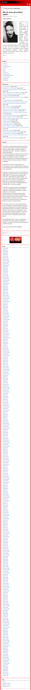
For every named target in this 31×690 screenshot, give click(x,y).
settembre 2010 (6, 536)
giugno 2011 (5, 523)
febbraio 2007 (6, 601)
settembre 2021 (6, 337)
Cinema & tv (5, 72)
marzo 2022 (5, 328)
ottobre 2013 (5, 480)
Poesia (4, 71)
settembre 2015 (6, 446)
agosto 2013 (5, 483)
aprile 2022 (5, 327)
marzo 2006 (5, 618)
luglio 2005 (5, 630)
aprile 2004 (5, 652)
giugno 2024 (5, 287)
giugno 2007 (5, 595)
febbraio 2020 (6, 366)
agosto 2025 (5, 266)
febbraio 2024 (6, 293)
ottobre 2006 (5, 607)
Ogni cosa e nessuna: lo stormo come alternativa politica (15, 134)
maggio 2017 (5, 416)
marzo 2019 (5, 382)
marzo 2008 (5, 581)
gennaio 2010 (5, 548)
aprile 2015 (5, 453)
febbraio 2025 (6, 275)
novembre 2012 (6, 497)
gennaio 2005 (5, 639)
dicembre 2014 (6, 459)
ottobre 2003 (5, 661)
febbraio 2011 (5, 529)
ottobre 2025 (5, 263)
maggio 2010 (5, 542)
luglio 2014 (5, 467)
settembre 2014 (6, 464)
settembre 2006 (6, 609)
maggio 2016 (5, 434)
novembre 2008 (6, 569)
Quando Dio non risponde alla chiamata (11, 137)
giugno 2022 (5, 324)
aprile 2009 (5, 562)
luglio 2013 (5, 485)
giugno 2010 (5, 541)
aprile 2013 (5, 489)
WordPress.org (6, 686)
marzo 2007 (5, 599)
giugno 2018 (5, 396)
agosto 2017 (5, 411)
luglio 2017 (5, 413)
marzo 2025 (5, 274)
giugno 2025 (5, 269)
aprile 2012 (5, 508)
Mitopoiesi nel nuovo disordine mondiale (11, 131)
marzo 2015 (5, 455)
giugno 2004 (5, 649)
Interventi (15, 16)
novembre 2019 (6, 370)
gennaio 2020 (5, 367)
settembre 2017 (6, 410)
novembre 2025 (6, 262)
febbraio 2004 (6, 655)
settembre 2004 (6, 645)
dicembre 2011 (6, 514)
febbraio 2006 (6, 619)
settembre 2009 (6, 554)
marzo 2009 (5, 563)
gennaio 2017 (5, 422)
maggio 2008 (5, 578)
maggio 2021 (5, 343)
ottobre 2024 (5, 281)
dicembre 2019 (6, 369)
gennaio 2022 (5, 331)
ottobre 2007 (5, 589)
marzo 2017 (5, 419)
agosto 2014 (5, 465)
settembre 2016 (6, 428)
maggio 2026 (5, 253)
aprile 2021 (5, 345)
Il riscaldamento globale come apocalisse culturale (13, 97)
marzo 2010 (5, 545)
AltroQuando (5, 80)
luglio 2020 (5, 358)
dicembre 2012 (6, 495)
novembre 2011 (6, 515)
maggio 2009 (5, 560)
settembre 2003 (6, 663)
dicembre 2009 (6, 550)
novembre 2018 (6, 388)
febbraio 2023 (6, 312)
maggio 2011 (5, 524)
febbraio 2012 (6, 511)
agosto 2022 (5, 321)
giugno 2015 (5, 450)
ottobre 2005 (5, 625)
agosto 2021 (5, 339)
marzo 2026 (5, 256)
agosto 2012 (5, 501)
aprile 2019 (5, 381)
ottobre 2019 (5, 372)
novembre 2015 (6, 443)
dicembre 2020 (6, 351)
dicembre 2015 (6, 441)
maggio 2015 (5, 452)
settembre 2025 (6, 265)
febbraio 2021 (6, 348)
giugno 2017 (5, 414)
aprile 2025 (5, 272)
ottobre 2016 (5, 426)
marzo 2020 (5, 364)
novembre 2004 (6, 642)
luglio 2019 (5, 376)
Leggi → (5, 55)
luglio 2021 (5, 340)
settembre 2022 (6, 319)
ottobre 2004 (5, 643)
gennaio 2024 (5, 295)
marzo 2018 (5, 400)
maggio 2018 (5, 397)
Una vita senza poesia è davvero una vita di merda (13, 89)
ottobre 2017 (5, 408)
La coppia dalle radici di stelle (9, 100)
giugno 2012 (5, 504)
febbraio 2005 (6, 637)
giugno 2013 (5, 486)
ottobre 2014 (5, 462)
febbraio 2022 (6, 330)
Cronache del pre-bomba (8, 75)
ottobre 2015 (5, 444)
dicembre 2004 (6, 640)
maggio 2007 (5, 596)
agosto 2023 (5, 302)
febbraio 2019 (6, 384)
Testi (4, 69)
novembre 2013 (6, 479)
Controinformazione (7, 66)
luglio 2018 (5, 394)
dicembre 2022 (6, 315)
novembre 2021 (6, 334)
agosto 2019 (5, 375)
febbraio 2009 (6, 565)
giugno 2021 (5, 342)
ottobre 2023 (5, 299)
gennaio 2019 (5, 385)
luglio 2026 (5, 250)
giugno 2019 (5, 378)
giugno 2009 (5, 559)
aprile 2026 (5, 254)
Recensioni (5, 65)
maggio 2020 (5, 361)
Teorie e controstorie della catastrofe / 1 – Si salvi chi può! (15, 127)
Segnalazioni (5, 78)
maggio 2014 (5, 470)
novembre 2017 (6, 406)
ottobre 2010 (5, 535)
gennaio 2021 (5, 349)
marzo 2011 (5, 527)
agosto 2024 (5, 284)
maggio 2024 (5, 289)
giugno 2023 (5, 305)
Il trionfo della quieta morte (8, 124)
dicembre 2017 (6, 405)
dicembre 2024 (6, 278)
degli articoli (6, 683)
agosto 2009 (5, 556)
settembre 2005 (6, 627)
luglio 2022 (5, 322)
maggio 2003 (5, 669)
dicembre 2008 (6, 568)
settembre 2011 (6, 518)
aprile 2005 (5, 634)
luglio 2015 (5, 449)
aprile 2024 (5, 290)
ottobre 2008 (5, 571)
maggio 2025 (5, 271)
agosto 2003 (5, 664)
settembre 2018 (6, 391)
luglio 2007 (5, 593)
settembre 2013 (6, 482)
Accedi (4, 681)
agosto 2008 (5, 574)
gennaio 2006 (5, 621)
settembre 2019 (6, 373)
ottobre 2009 (5, 553)
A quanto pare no (6, 86)
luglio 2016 (5, 431)
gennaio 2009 (5, 566)
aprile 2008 (5, 580)
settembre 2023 (6, 301)
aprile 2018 (5, 399)
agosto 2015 (5, 447)
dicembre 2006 (6, 604)
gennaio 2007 (5, 602)
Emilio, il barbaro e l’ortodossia (9, 125)
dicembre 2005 (6, 622)
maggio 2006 (5, 615)
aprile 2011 (5, 526)
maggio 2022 (5, 325)
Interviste (5, 68)
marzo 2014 (5, 473)
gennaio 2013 (5, 494)
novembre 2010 (6, 533)
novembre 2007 (6, 587)
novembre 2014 (6, 461)
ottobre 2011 (5, 517)
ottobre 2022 (5, 318)
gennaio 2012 (5, 512)
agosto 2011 (5, 520)
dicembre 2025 (6, 260)
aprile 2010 (5, 544)
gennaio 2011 (5, 530)
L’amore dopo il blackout (8, 130)
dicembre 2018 (6, 387)
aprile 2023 (5, 308)
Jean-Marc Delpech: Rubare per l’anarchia (11, 115)
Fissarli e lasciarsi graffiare (8, 106)
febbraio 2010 (6, 547)
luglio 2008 (5, 575)
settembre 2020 (6, 355)
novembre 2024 (6, 280)
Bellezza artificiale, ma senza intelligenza (11, 92)
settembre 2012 (6, 500)
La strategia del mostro (7, 122)
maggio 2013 (5, 488)
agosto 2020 (5, 357)
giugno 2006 (5, 613)
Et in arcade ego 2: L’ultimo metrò (10, 133)
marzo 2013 (5, 491)
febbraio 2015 (6, 456)
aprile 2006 (5, 616)
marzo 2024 (5, 292)
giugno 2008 (5, 577)
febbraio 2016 (6, 438)
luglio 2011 (5, 521)
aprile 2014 (5, 471)
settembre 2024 (6, 283)
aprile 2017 (5, 417)
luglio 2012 (5, 503)
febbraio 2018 (6, 402)
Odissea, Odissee (6, 121)
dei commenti (7, 684)
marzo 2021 (5, 346)
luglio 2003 (5, 666)
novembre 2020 (6, 352)
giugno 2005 (5, 631)
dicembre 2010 (6, 532)
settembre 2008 (6, 572)
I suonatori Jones (6, 77)
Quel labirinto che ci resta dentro (9, 88)
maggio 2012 (5, 506)
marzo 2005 (5, 636)
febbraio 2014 (6, 474)
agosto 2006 (5, 610)
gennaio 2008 (5, 584)
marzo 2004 (5, 654)
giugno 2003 (5, 667)
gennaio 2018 (5, 403)
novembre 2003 (6, 660)
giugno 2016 (5, 432)
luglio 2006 (5, 612)
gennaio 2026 (5, 259)
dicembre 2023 (6, 296)
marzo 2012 (5, 509)
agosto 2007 (5, 592)
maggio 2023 (5, 307)
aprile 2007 (5, 598)
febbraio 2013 (6, 492)
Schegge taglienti (6, 74)
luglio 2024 (5, 286)
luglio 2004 (5, 648)
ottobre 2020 (5, 354)
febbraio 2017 (6, 420)
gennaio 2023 (5, 313)
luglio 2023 (5, 304)
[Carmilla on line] (15, 2)
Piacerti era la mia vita (7, 107)
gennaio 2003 (5, 675)
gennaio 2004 (5, 657)
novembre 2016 (6, 425)
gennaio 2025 (5, 277)
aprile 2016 (5, 435)
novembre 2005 (6, 624)
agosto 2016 (5, 429)
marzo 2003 (5, 672)
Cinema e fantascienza (9, 116)
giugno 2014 (5, 468)
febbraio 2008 (6, 583)
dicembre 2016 (6, 423)
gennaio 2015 (5, 458)
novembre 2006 (6, 606)
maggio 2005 (5, 633)
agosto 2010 (5, 538)
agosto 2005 (5, 628)
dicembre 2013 (6, 477)
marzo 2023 (5, 310)
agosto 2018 (5, 393)
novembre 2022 (6, 316)
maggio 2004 (5, 651)
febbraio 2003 (6, 673)
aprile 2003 (5, 670)
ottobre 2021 (5, 336)
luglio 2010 (5, 539)
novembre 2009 (6, 551)
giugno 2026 (5, 251)
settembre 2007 (6, 590)
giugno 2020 (5, 360)
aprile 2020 (5, 363)
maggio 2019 (5, 379)
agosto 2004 (5, 646)
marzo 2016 (5, 437)
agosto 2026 (5, 248)
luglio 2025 (5, 268)
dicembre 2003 (6, 658)
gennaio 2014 (5, 476)
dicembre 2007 (6, 586)
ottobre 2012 (5, 498)
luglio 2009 (5, 557)
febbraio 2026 (6, 257)
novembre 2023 (6, 298)
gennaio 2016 (5, 440)
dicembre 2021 (6, 333)
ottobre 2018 (5, 390)
